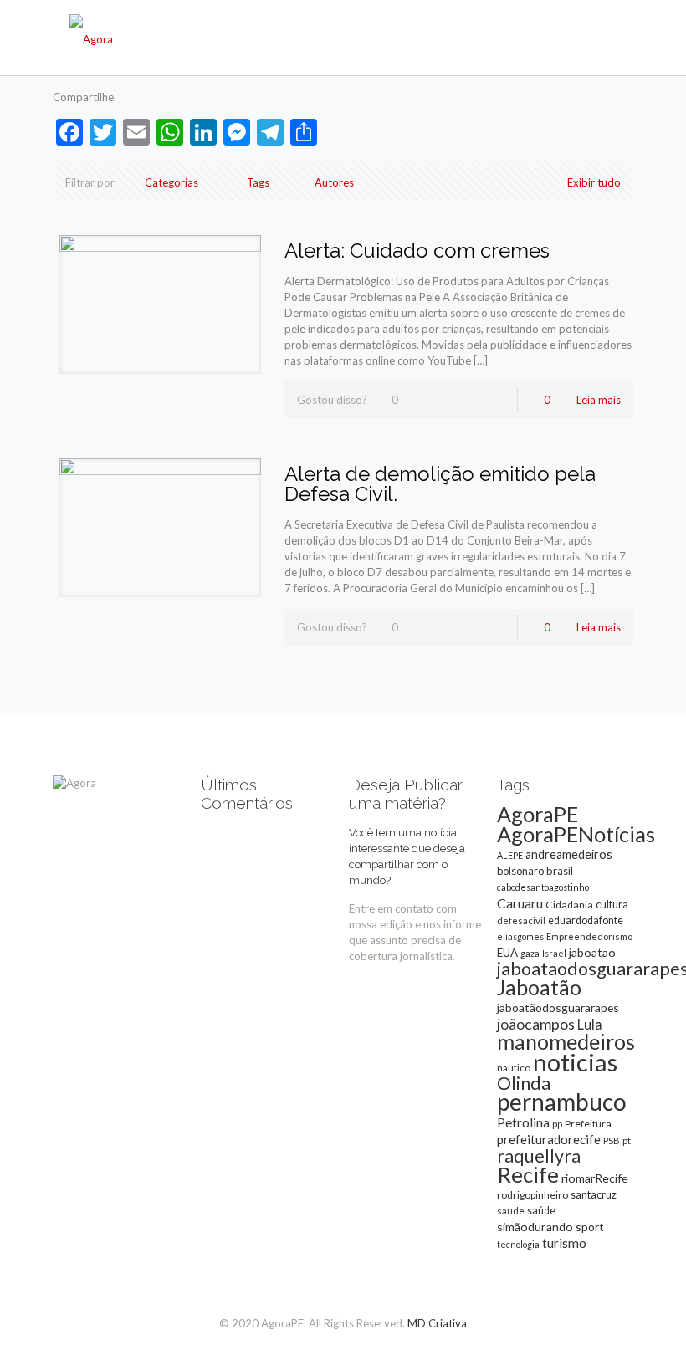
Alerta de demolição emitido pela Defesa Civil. (440, 484)
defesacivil (521, 920)
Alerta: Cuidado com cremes (417, 250)
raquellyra (539, 1156)
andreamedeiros (568, 854)
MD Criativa (437, 1323)
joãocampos (536, 1024)
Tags (258, 182)
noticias (575, 1061)
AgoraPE (537, 813)
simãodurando (535, 1226)
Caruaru (520, 903)
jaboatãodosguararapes (558, 1007)
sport (590, 1226)
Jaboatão (539, 987)
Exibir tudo (594, 182)
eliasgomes (520, 936)
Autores (334, 182)
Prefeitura (588, 1123)
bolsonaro (520, 870)
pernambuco (562, 1101)
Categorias (171, 182)
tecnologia (518, 1244)
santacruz (594, 1194)
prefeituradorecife (549, 1139)
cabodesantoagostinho (543, 887)
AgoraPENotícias (576, 833)
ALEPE (510, 855)
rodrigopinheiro (532, 1195)
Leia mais (598, 399)
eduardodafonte (585, 920)
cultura (612, 904)
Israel (554, 953)
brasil (559, 870)
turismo (564, 1242)
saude (511, 1210)
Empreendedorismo (589, 936)
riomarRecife (594, 1178)
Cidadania (569, 904)
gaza (530, 953)
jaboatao (592, 952)
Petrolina (523, 1122)
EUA (507, 952)
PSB (611, 1140)
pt (626, 1140)
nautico (513, 1067)
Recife (528, 1174)
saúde (541, 1210)
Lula (589, 1024)
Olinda (523, 1083)
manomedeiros (566, 1041)
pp (557, 1123)
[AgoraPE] (91, 37)
